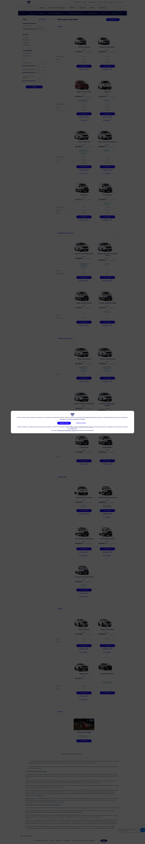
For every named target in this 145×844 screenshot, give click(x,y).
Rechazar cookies (81, 423)
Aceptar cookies (64, 423)
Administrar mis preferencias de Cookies (81, 426)
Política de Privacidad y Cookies (67, 430)
